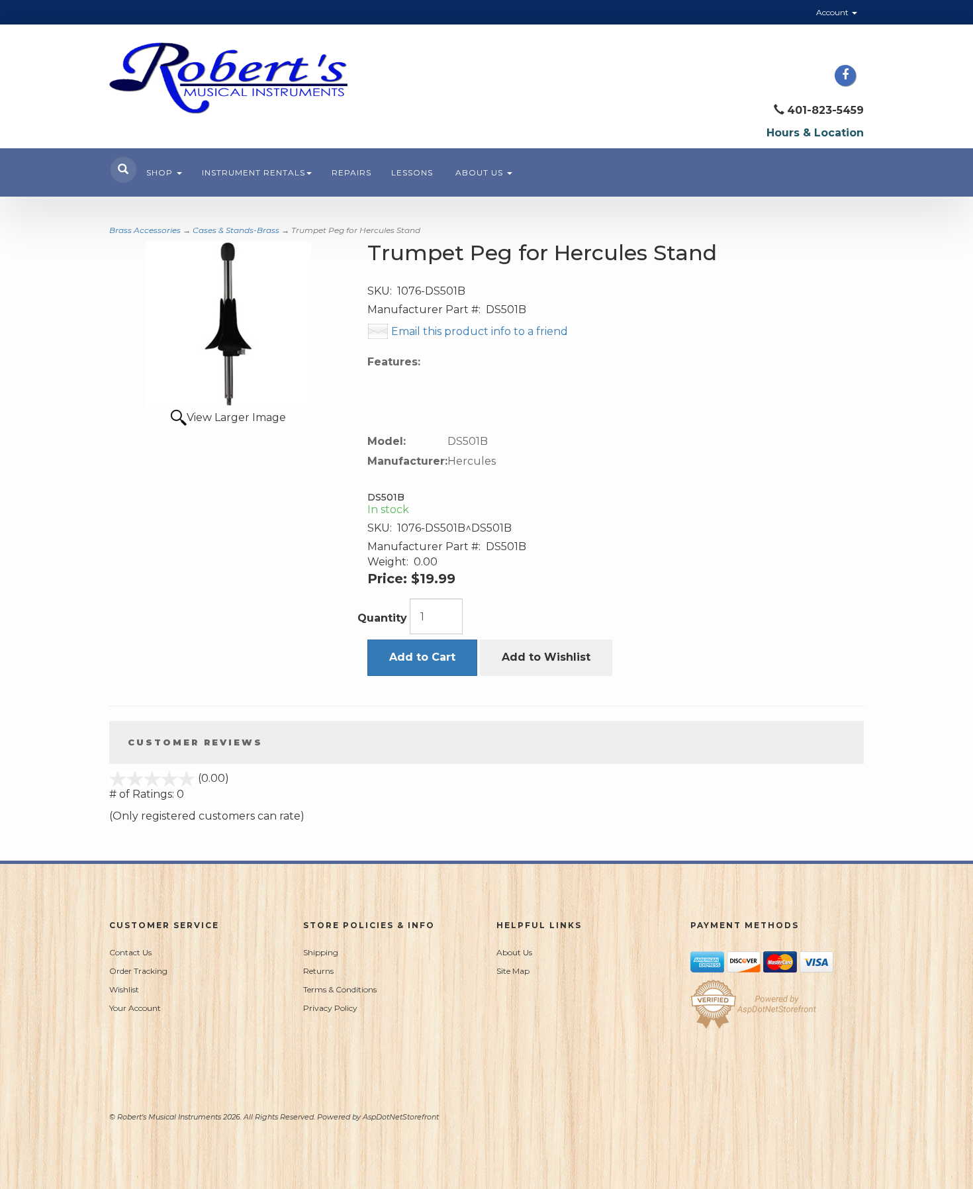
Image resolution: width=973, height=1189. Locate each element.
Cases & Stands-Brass (236, 230)
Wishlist (124, 989)
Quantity (382, 618)
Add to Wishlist (546, 657)
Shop (160, 172)
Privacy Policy (330, 1008)
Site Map (513, 971)
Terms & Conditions (340, 989)
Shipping (320, 952)
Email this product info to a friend (479, 331)
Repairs (351, 172)
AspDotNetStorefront (401, 1116)
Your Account (135, 1008)
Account (833, 12)
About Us (480, 172)
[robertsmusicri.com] (228, 78)
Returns (318, 971)
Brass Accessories (145, 230)
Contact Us (130, 952)
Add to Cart (422, 657)
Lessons (412, 172)
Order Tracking (138, 971)
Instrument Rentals (253, 172)
